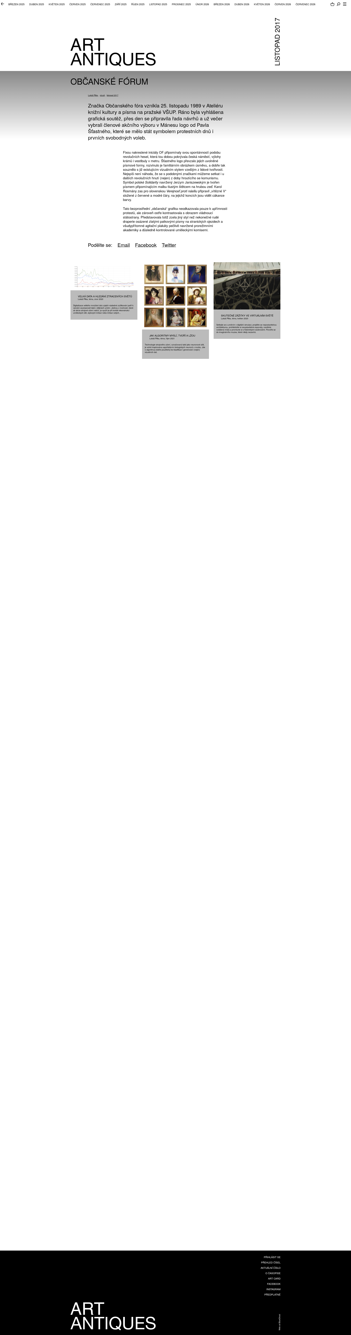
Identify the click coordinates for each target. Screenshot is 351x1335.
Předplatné (272, 1294)
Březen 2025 (16, 4)
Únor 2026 (202, 4)
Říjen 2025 (138, 4)
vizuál (102, 95)
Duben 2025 (36, 4)
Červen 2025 (77, 4)
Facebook (274, 1284)
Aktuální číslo (271, 1267)
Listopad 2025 (158, 4)
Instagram (273, 1289)
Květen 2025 (57, 4)
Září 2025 (121, 4)
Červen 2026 (283, 4)
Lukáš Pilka (93, 95)
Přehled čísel (271, 1262)
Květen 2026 (262, 4)
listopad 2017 (112, 95)
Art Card (274, 1278)
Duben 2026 (241, 4)
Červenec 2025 (100, 4)
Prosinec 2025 (181, 4)
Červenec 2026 (305, 4)
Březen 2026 (222, 4)
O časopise (273, 1273)
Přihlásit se (272, 1257)
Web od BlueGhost (279, 1322)
